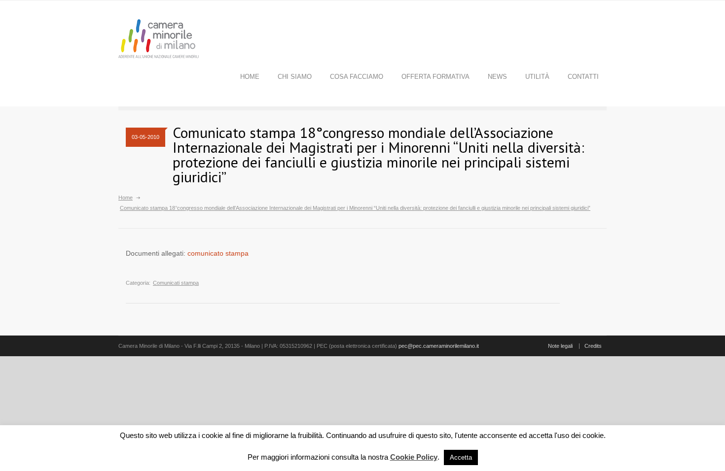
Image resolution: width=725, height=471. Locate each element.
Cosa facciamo (356, 76)
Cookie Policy (413, 457)
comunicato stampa (218, 253)
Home (249, 76)
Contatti (583, 76)
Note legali (560, 346)
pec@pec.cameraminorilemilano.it (439, 346)
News (497, 76)
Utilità (537, 76)
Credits (593, 346)
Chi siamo (295, 76)
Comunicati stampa (176, 283)
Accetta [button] (461, 457)
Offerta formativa (435, 76)
